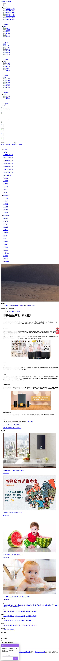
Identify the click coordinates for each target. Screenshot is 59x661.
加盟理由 (8, 68)
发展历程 (8, 30)
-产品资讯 (33, 305)
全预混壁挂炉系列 (10, 9)
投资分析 (8, 64)
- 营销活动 (28, 616)
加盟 (4, 61)
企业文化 (8, 33)
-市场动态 (17, 305)
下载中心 (8, 84)
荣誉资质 (8, 31)
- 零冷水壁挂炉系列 (18, 605)
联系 (4, 105)
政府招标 (8, 96)
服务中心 (15, 144)
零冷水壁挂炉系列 (10, 10)
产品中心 (6, 7)
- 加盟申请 (28, 620)
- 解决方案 (11, 625)
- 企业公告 (22, 616)
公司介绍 (8, 28)
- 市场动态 (17, 616)
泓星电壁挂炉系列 (10, 17)
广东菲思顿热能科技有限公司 (22, 652)
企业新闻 (8, 45)
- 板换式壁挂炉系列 (39, 605)
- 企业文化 (22, 611)
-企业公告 (22, 305)
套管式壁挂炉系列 (10, 16)
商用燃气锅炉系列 (10, 19)
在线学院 (8, 82)
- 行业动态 (11, 616)
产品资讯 (8, 54)
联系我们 (20, 144)
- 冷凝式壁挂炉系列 (29, 605)
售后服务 (8, 85)
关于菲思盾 (7, 175)
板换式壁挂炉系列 (10, 14)
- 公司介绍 (6, 611)
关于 (4, 26)
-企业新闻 (5, 305)
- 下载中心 (22, 625)
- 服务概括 (6, 625)
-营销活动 (28, 305)
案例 (4, 94)
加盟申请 (8, 70)
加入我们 (8, 36)
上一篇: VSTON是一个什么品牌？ (12, 424)
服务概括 (8, 78)
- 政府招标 (6, 629)
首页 (2, 144)
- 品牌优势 (6, 620)
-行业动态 (11, 305)
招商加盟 (10, 144)
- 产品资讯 (33, 616)
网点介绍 (8, 87)
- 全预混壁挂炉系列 (8, 605)
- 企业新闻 (6, 616)
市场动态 (8, 49)
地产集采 (8, 98)
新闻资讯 (6, 195)
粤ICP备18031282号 (40, 652)
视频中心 (8, 35)
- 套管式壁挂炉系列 (49, 605)
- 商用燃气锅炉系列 (14, 606)
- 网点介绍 (33, 625)
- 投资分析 (11, 620)
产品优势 (8, 66)
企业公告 (8, 50)
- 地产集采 (11, 629)
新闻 (4, 44)
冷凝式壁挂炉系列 (10, 12)
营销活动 (8, 52)
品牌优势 (8, 63)
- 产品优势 (17, 620)
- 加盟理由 (22, 620)
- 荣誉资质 (17, 611)
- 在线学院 (17, 625)
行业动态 (8, 47)
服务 (4, 77)
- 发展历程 (11, 611)
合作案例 (6, 253)
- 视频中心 (28, 611)
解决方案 (8, 80)
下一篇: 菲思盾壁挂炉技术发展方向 (12, 428)
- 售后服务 (28, 625)
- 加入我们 (33, 611)
